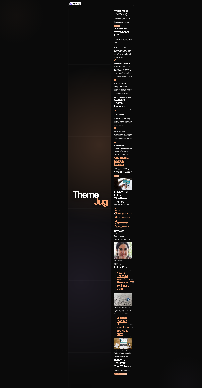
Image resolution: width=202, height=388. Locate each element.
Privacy (130, 3)
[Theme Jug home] (75, 3)
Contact (126, 3)
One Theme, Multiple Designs (121, 161)
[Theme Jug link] (123, 299)
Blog (122, 3)
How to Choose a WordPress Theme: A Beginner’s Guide (123, 280)
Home (118, 3)
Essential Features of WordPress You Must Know (123, 326)
